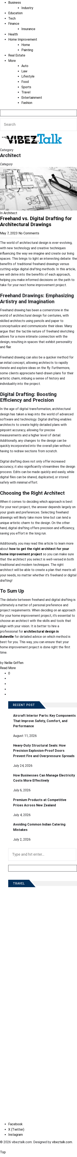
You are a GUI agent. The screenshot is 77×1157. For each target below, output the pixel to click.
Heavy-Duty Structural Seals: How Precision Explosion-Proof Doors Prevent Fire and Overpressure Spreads (44, 751)
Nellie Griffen (13, 663)
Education (15, 13)
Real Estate (16, 55)
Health (13, 34)
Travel (25, 92)
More (12, 61)
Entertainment (31, 98)
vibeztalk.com (62, 1142)
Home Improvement (22, 39)
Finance (13, 24)
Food (25, 82)
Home (25, 45)
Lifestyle (27, 76)
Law (24, 71)
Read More (8, 668)
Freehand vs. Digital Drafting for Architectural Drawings (36, 221)
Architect (10, 213)
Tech (12, 18)
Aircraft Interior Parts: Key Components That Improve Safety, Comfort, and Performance (44, 721)
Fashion (26, 103)
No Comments (28, 233)
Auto (24, 66)
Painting (27, 50)
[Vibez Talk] (31, 133)
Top (3, 1152)
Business (14, 3)
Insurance (28, 29)
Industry (27, 8)
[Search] (38, 113)
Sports (26, 87)
